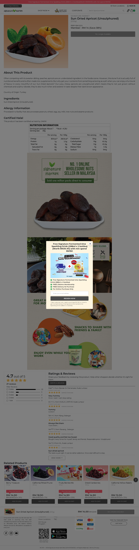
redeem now (69, 298)
